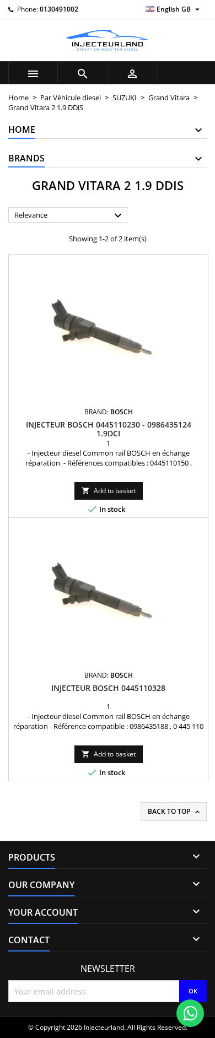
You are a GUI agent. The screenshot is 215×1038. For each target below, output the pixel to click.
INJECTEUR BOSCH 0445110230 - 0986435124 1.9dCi (108, 429)
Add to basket (109, 490)
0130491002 (59, 9)
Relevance (69, 215)
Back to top (175, 812)
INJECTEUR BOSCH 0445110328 (108, 688)
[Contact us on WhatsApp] (190, 1013)
